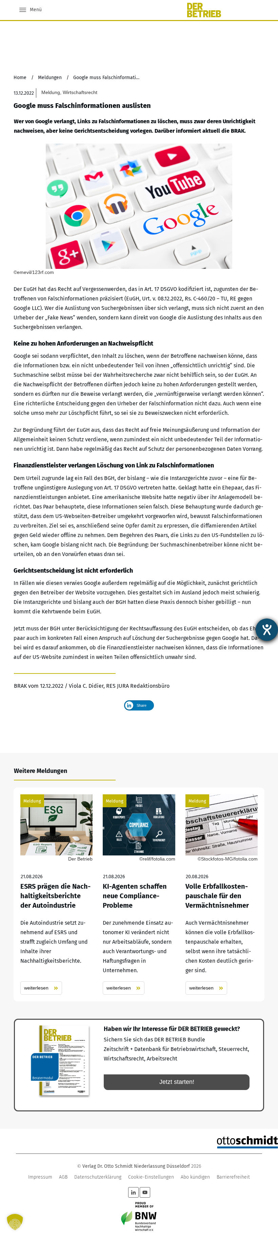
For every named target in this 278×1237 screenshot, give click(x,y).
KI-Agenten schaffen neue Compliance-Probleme (139, 894)
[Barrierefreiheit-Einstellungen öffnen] (267, 629)
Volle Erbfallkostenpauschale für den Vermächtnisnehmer (221, 894)
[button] (15, 1222)
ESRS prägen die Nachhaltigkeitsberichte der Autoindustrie (56, 894)
